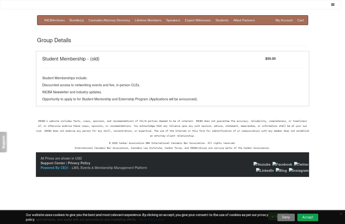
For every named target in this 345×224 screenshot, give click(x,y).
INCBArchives (54, 20)
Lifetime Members (148, 20)
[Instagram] (299, 170)
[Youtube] (262, 163)
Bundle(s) (76, 20)
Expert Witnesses (198, 20)
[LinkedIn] (265, 170)
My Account (284, 20)
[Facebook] (282, 163)
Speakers (173, 20)
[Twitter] (301, 163)
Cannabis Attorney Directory (109, 20)
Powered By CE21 (55, 167)
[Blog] (281, 170)
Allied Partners (244, 20)
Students (222, 20)
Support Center (53, 163)
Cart (300, 20)
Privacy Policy (79, 163)
